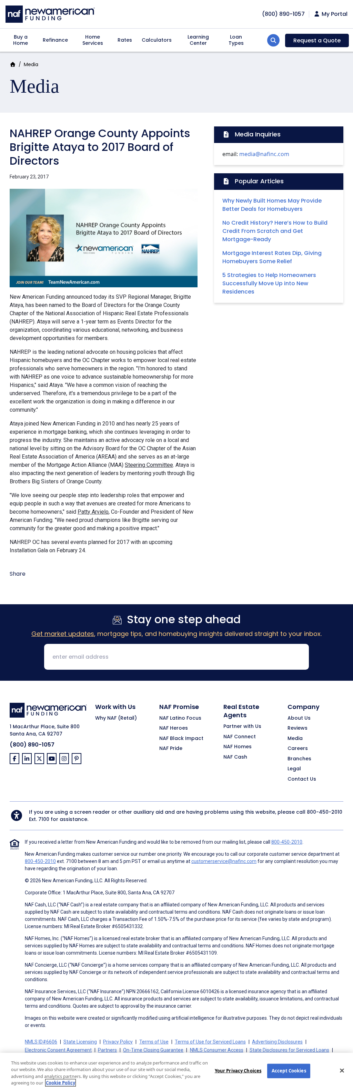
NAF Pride (170, 748)
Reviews (297, 728)
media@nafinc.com (264, 154)
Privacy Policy (118, 1042)
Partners (107, 1050)
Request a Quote (317, 40)
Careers (298, 748)
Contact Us (302, 779)
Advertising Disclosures (277, 1042)
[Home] (50, 13)
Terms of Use (154, 1042)
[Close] (342, 1070)
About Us (299, 718)
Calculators (157, 40)
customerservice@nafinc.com (223, 861)
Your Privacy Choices (238, 1071)
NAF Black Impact (181, 739)
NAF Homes (237, 747)
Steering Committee (149, 465)
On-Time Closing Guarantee (153, 1050)
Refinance (55, 40)
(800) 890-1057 (32, 745)
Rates (125, 40)
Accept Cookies (289, 1071)
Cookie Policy (60, 1083)
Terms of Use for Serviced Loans (210, 1042)
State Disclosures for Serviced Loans (289, 1050)
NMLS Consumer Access (216, 1050)
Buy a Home (20, 40)
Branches (299, 759)
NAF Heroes (173, 728)
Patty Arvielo (93, 511)
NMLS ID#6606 (41, 1042)
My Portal (333, 14)
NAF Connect (239, 737)
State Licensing (80, 1042)
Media (31, 64)
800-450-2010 (324, 812)
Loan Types (236, 40)
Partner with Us (242, 726)
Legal (294, 769)
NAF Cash (235, 757)
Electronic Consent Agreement (58, 1050)
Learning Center (198, 40)
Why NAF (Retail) (116, 718)
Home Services (92, 40)
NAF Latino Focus (180, 718)
